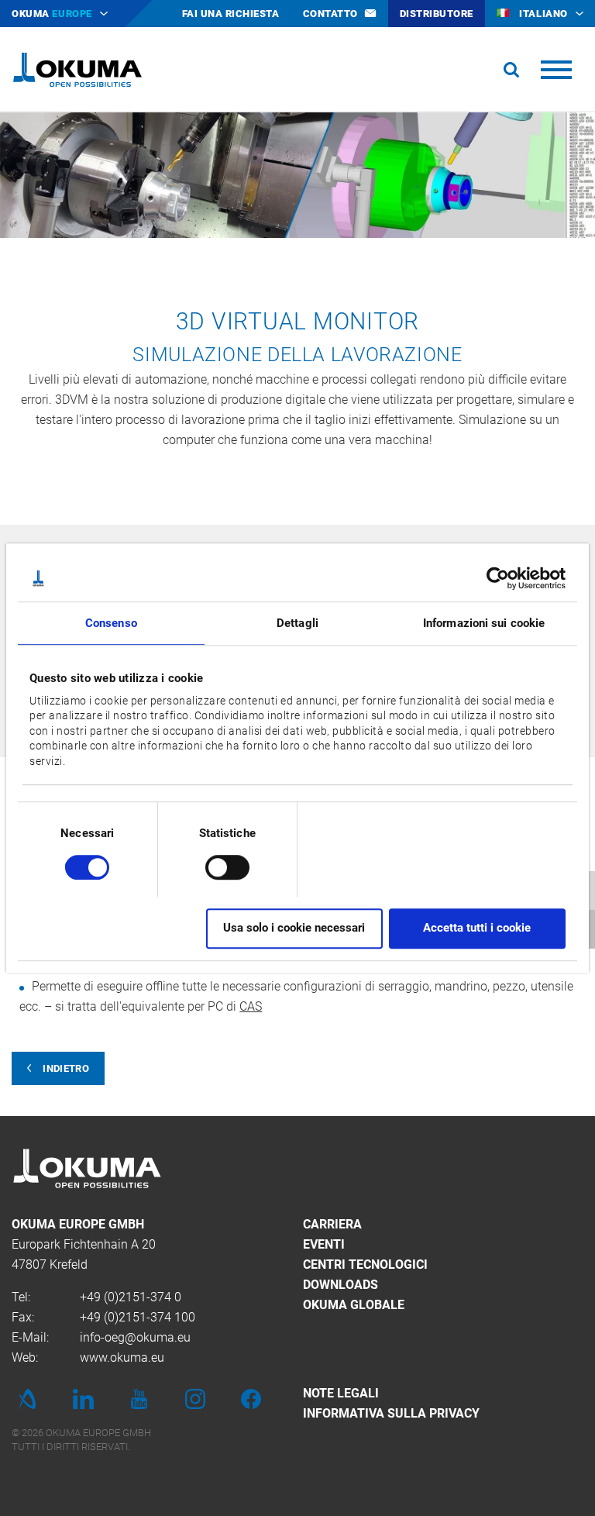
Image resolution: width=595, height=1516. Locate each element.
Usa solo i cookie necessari (294, 928)
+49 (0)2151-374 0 (130, 1297)
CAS (250, 1006)
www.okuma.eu (122, 1357)
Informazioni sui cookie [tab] (484, 623)
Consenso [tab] (111, 623)
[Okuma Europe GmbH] (77, 69)
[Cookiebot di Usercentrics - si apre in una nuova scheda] (498, 578)
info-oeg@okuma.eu (135, 1337)
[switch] (215, 865)
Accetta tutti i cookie (477, 928)
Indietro (66, 1068)
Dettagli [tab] (297, 623)
